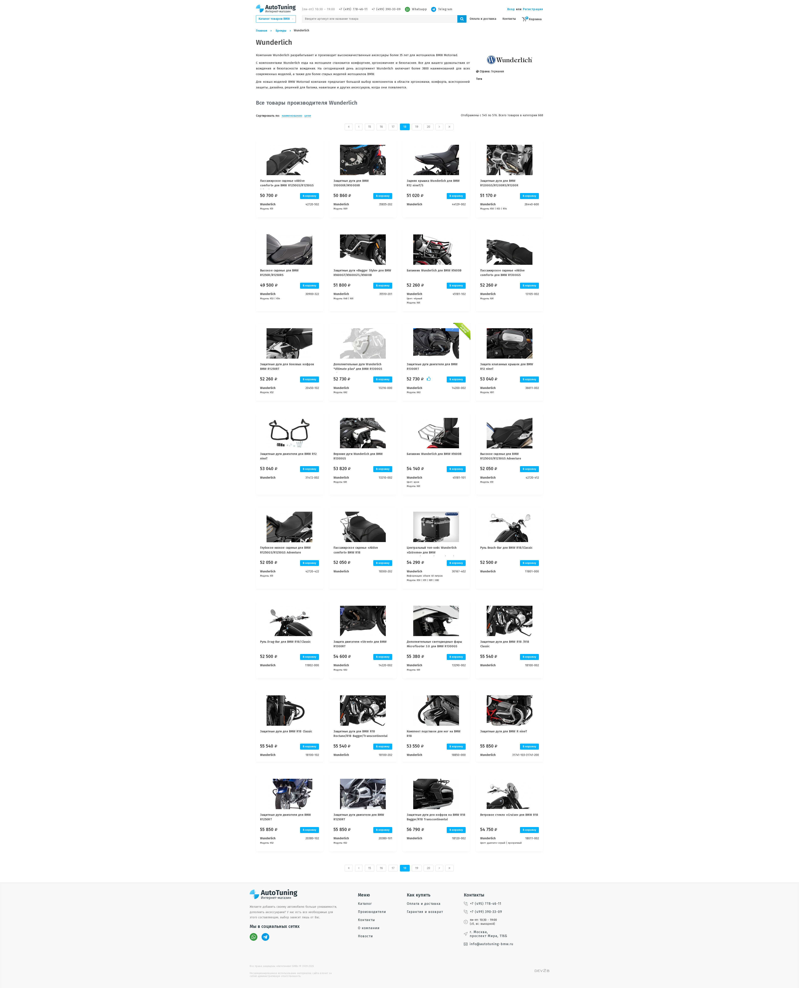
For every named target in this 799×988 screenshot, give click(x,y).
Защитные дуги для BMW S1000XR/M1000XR (351, 183)
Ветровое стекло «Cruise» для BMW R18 (509, 815)
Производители (372, 912)
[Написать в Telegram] (265, 937)
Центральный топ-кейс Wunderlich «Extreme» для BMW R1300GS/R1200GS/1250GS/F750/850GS (435, 552)
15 (369, 127)
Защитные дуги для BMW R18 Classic (286, 731)
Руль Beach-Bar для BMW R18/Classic (506, 548)
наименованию (292, 116)
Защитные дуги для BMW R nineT (503, 731)
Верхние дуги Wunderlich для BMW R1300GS (358, 456)
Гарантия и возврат (425, 912)
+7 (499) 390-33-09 (386, 9)
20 (428, 127)
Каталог (365, 904)
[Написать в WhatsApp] (253, 937)
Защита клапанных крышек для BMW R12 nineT (506, 367)
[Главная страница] (276, 8)
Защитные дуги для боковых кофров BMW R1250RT (287, 367)
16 (381, 127)
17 (393, 127)
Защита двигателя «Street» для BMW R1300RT (360, 644)
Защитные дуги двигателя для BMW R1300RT (432, 367)
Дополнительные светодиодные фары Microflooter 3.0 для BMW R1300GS (434, 644)
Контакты (509, 19)
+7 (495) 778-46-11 (353, 9)
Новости (365, 936)
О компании (369, 928)
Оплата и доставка (483, 19)
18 (404, 127)
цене (307, 116)
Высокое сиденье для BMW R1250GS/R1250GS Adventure (500, 456)
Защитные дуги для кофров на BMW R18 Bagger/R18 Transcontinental (436, 817)
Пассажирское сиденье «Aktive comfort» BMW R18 (356, 550)
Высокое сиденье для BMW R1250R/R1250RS (279, 273)
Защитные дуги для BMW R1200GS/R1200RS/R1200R (499, 183)
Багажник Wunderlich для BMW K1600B (434, 270)
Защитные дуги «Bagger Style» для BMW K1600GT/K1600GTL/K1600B (362, 273)
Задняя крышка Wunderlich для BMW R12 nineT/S (433, 183)
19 (416, 127)
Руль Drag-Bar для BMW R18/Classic (285, 642)
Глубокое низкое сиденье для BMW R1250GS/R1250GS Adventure (285, 550)
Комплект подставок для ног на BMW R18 (433, 734)
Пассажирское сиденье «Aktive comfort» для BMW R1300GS (502, 273)
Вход (511, 9)
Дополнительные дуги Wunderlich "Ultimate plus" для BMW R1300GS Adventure (358, 369)
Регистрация (533, 9)
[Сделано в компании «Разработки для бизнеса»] (542, 971)
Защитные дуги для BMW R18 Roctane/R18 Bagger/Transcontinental (361, 734)
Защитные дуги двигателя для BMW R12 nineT (288, 456)
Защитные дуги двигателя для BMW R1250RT (285, 817)
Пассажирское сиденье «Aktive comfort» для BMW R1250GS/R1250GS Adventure (287, 185)
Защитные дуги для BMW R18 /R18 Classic (504, 644)
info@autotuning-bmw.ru (491, 944)
